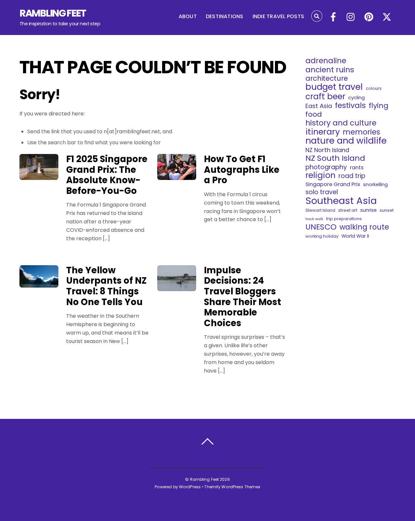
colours (374, 88)
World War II (355, 235)
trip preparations (344, 219)
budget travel (334, 87)
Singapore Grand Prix (332, 184)
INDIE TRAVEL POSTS (278, 16)
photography (326, 167)
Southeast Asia (341, 201)
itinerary (322, 132)
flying (378, 106)
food (313, 114)
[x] (387, 17)
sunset (387, 210)
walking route (364, 227)
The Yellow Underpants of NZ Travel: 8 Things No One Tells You (106, 286)
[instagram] (351, 17)
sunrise (368, 210)
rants (356, 167)
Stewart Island (320, 210)
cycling (356, 97)
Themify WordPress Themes (232, 487)
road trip (351, 176)
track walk (314, 219)
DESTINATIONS (224, 16)
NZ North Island (327, 150)
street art (347, 210)
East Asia (318, 106)
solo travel (321, 192)
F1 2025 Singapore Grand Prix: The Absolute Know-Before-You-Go (107, 175)
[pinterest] (369, 17)
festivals (350, 105)
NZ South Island (335, 158)
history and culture (340, 123)
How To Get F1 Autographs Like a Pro (241, 169)
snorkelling (375, 184)
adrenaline (325, 61)
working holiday (321, 236)
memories (361, 132)
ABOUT (188, 16)
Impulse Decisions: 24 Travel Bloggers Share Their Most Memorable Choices (242, 296)
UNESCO (321, 227)
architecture (326, 78)
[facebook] (333, 17)
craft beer (325, 97)
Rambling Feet (204, 479)
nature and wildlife (346, 141)
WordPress (190, 487)
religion (320, 175)
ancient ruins (329, 70)
